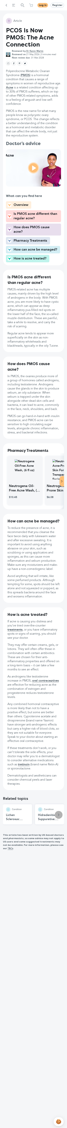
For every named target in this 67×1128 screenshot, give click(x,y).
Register (57, 5)
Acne (9, 87)
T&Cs (10, 848)
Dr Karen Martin (34, 51)
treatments (15, 629)
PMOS (25, 75)
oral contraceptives (45, 680)
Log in (43, 5)
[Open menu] (13, 5)
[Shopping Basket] (31, 5)
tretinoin (24, 764)
